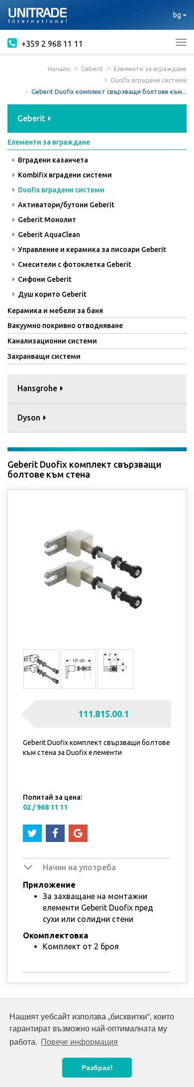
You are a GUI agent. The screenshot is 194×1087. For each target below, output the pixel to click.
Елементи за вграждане (150, 68)
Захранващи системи (44, 356)
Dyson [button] (29, 417)
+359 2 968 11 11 (51, 43)
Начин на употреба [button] (79, 867)
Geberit (92, 68)
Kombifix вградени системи (64, 175)
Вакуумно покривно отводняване (65, 326)
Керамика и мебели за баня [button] (55, 311)
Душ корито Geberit (51, 294)
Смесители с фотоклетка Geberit (73, 264)
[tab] (97, 119)
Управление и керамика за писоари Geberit (91, 249)
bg (178, 15)
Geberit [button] (32, 118)
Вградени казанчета (52, 160)
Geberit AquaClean (48, 235)
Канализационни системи (52, 341)
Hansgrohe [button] (38, 388)
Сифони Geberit (44, 279)
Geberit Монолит (46, 220)
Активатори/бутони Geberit (65, 205)
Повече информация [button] (79, 1042)
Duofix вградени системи (149, 80)
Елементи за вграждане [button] (48, 142)
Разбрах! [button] (97, 1068)
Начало (59, 68)
